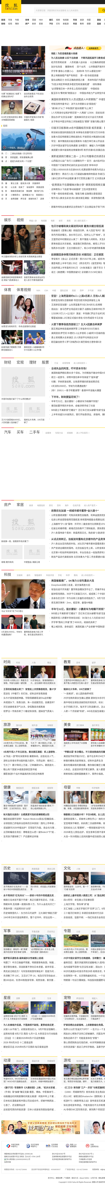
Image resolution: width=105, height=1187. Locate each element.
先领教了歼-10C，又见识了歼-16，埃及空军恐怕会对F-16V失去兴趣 (36, 976)
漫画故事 (20, 1061)
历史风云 (51, 931)
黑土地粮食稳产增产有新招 (64, 75)
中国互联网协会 (94, 1146)
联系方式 (75, 1178)
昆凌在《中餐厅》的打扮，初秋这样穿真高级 (25, 693)
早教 (78, 788)
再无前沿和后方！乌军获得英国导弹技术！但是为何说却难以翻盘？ (36, 971)
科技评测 (50, 575)
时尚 (7, 662)
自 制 (4, 187)
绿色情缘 (97, 84)
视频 (58, 20)
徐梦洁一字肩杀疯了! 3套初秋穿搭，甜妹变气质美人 (28, 711)
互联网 (19, 575)
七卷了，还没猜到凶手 (14, 1105)
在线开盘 (76, 505)
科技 (7, 574)
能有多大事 (26, 183)
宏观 (10, 24)
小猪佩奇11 (16, 195)
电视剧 (66, 20)
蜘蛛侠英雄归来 (18, 191)
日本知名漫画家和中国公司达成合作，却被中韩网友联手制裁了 (34, 1101)
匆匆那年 (31, 187)
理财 (17, 24)
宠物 (67, 998)
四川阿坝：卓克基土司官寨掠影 (79, 900)
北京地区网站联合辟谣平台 (62, 1159)
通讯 (28, 575)
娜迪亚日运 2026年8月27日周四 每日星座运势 (25, 1047)
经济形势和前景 (58, 62)
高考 (78, 663)
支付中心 (51, 1178)
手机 (59, 575)
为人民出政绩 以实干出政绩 (64, 58)
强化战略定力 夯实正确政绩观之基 (67, 80)
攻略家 (50, 725)
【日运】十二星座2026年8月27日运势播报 (24, 1038)
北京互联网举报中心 (35, 1146)
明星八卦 (33, 221)
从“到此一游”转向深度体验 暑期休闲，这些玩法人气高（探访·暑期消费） (38, 756)
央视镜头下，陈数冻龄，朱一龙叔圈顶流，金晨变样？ (29, 702)
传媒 (94, 931)
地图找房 (41, 505)
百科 (58, 505)
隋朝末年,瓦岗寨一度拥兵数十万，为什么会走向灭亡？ (29, 904)
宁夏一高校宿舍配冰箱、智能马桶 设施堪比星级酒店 (76, 194)
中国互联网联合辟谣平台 (88, 1162)
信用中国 (7, 1162)
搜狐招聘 (59, 1178)
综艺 (60, 221)
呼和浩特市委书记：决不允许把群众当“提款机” (73, 104)
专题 (17, 20)
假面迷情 (40, 187)
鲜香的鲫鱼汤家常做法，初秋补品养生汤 (83, 760)
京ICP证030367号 (58, 1154)
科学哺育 (96, 788)
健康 (89, 24)
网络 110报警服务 (73, 1146)
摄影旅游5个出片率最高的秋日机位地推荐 (23, 774)
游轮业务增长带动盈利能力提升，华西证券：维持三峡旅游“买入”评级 (36, 760)
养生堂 (24, 199)
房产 (7, 505)
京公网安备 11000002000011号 (18, 1159)
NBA (41, 20)
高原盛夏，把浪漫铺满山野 (21, 157)
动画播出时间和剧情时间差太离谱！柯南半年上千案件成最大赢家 (35, 1096)
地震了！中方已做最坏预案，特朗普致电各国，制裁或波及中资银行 (36, 962)
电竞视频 (80, 1061)
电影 (52, 221)
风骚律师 (36, 183)
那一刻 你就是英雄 (89, 75)
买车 (58, 24)
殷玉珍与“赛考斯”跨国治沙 (64, 93)
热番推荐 (51, 1061)
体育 (7, 290)
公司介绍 (94, 1178)
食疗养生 (96, 725)
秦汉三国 (20, 869)
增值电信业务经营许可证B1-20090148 (18, 1154)
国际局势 (20, 931)
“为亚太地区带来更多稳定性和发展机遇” (70, 84)
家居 (41, 24)
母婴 (89, 20)
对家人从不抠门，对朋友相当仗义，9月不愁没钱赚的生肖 (31, 1029)
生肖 (49, 998)
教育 (82, 24)
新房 (34, 24)
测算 (18, 998)
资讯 (50, 505)
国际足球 (64, 290)
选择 (42, 199)
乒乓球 (90, 290)
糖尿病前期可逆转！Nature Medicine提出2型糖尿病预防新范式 (33, 819)
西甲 (81, 290)
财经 (7, 362)
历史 (7, 868)
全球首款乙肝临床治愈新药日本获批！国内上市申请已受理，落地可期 (37, 823)
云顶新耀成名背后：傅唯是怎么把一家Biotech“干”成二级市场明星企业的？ (39, 832)
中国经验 (95, 89)
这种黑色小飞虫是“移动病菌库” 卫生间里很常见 (74, 189)
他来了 (22, 187)
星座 (7, 998)
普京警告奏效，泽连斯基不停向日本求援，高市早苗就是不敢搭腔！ (36, 967)
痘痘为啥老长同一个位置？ (21, 161)
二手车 (34, 432)
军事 (10, 20)
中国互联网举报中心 (15, 1146)
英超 (34, 20)
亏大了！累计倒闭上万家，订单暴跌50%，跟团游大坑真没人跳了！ (36, 765)
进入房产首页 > (90, 505)
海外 (66, 505)
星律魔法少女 (28, 195)
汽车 (7, 432)
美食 (67, 725)
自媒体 (48, 433)
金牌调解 (15, 199)
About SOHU (84, 1178)
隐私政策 (101, 1178)
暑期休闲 (69, 67)
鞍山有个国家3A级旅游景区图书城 (20, 769)
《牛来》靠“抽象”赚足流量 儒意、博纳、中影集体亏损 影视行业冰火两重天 (39, 1092)
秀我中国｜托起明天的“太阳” (17, 908)
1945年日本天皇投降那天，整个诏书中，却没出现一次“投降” (32, 917)
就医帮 (50, 788)
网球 (99, 290)
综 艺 (4, 199)
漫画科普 (35, 1061)
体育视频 (24, 290)
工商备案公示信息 (85, 1159)
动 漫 (4, 195)
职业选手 (96, 1061)
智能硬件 (38, 575)
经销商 (69, 433)
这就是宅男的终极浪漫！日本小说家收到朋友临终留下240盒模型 (34, 1109)
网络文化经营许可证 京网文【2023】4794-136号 (22, 1157)
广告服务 (67, 1178)
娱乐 (7, 220)
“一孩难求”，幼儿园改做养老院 (78, 693)
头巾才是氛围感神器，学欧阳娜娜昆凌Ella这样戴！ (28, 698)
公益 (78, 931)
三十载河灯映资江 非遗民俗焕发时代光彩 (83, 913)
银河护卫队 (39, 191)
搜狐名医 (35, 788)
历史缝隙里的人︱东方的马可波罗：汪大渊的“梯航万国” (30, 913)
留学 (94, 663)
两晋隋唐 (35, 869)
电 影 (4, 191)
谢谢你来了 (33, 199)
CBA (46, 290)
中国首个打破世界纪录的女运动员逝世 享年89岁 (74, 165)
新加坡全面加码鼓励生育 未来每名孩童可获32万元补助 (78, 132)
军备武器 (35, 931)
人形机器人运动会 (78, 62)
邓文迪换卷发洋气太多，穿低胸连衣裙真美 (24, 707)
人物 (34, 663)
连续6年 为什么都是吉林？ (89, 71)
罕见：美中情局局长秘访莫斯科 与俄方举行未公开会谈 (77, 141)
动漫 (7, 1060)
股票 (45, 362)
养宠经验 (80, 998)
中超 (54, 290)
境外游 (34, 725)
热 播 (4, 183)
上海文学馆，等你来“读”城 (76, 904)
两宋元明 (51, 869)
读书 (94, 869)
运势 (34, 998)
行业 (56, 363)
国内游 (19, 725)
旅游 (82, 20)
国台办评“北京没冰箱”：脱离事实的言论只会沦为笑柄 (77, 117)
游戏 (67, 1060)
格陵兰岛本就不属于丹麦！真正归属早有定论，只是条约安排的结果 (36, 900)
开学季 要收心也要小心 (62, 71)
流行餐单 (80, 725)
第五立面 (15, 183)
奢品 (49, 663)
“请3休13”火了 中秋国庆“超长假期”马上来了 (72, 108)
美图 (68, 221)
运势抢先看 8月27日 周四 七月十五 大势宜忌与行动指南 (30, 1034)
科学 (67, 575)
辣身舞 (29, 191)
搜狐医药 (20, 788)
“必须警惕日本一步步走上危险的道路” (69, 89)
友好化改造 (56, 67)
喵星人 (95, 998)
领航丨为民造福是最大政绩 (64, 53)
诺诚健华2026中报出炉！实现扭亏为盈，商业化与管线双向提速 (34, 828)
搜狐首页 (11, 6)
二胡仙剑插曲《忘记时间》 (21, 153)
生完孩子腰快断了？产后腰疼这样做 (20, 836)
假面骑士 (40, 195)
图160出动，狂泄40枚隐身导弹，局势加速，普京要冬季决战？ (33, 980)
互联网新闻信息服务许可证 (62, 1157)
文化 (67, 868)
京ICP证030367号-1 (86, 1154)
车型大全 (59, 433)
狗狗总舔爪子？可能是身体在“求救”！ (82, 1038)
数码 (75, 575)
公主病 (14, 187)
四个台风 (81, 67)
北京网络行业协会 (54, 1146)
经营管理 (66, 363)
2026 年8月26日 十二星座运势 (18, 1042)
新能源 (66, 24)
